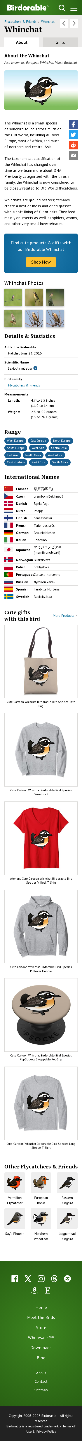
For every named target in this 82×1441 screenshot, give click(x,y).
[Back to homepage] (28, 7)
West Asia (38, 448)
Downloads (41, 1348)
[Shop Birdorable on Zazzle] (67, 1278)
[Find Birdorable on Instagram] (41, 1278)
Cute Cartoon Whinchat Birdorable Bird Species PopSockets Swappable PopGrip (41, 1057)
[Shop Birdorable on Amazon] (34, 1290)
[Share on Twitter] (73, 134)
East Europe (38, 441)
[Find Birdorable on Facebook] (14, 1278)
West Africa (55, 455)
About (22, 42)
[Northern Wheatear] (41, 1219)
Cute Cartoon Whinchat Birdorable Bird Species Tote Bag (41, 704)
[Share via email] (73, 155)
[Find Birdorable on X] (27, 1278)
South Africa (60, 462)
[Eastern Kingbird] (67, 1183)
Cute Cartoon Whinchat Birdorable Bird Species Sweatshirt (41, 792)
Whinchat (48, 21)
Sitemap (41, 1389)
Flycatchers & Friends (20, 21)
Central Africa (16, 462)
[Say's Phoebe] (15, 1219)
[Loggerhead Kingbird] (67, 1219)
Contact (41, 1381)
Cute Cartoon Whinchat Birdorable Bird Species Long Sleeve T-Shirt (41, 1146)
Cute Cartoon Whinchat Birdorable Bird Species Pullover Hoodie (41, 969)
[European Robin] (41, 1183)
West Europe (15, 441)
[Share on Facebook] (73, 124)
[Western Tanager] (64, 23)
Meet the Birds (41, 1317)
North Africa (33, 455)
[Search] (62, 8)
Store (41, 1327)
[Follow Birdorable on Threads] (54, 1278)
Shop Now (41, 262)
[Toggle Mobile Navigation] (74, 9)
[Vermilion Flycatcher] (15, 1183)
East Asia (12, 455)
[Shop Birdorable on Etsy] (47, 1290)
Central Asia (59, 448)
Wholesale (41, 1337)
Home (41, 1307)
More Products (64, 615)
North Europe (62, 441)
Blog (41, 1358)
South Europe (16, 448)
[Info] (35, 368)
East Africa (38, 462)
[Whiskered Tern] (74, 23)
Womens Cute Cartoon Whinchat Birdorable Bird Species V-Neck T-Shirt (41, 880)
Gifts (60, 42)
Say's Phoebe (14, 1233)
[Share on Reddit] (73, 145)
